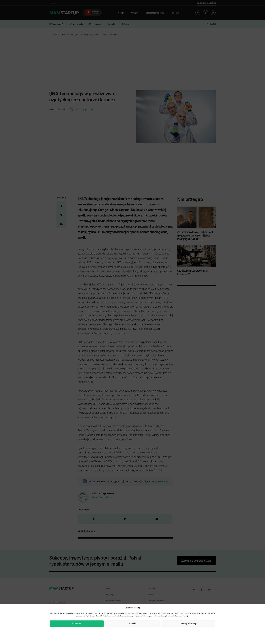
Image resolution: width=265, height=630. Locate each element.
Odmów (132, 623)
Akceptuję (76, 623)
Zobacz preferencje (188, 623)
